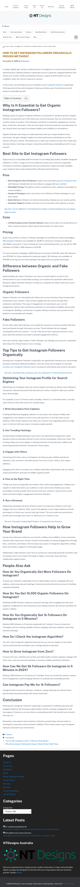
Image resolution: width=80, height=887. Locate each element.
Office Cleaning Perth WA (13, 777)
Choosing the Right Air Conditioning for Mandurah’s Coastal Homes (31, 829)
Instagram (10, 241)
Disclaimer (51, 6)
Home (6, 6)
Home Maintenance (41, 32)
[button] (76, 37)
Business (28, 32)
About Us (34, 6)
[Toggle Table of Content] (24, 98)
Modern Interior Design (23, 37)
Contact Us (42, 6)
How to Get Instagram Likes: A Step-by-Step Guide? (27, 741)
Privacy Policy (26, 6)
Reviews (6, 784)
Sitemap (6, 787)
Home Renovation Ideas (58, 32)
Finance (9, 734)
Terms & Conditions (16, 6)
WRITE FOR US (72, 6)
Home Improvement (16, 32)
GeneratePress (68, 884)
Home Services (7, 37)
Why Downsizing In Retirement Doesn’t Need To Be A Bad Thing (32, 744)
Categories (7, 808)
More (35, 37)
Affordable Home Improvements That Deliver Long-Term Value (29, 836)
